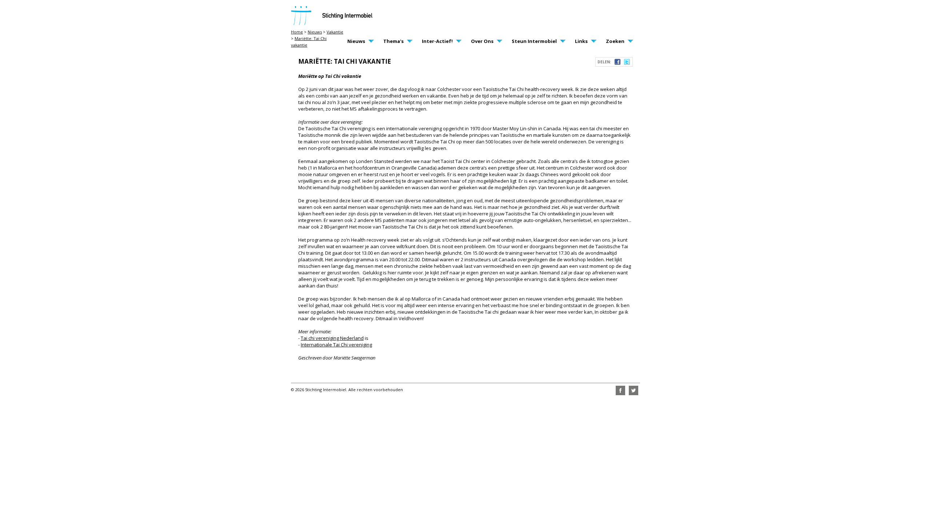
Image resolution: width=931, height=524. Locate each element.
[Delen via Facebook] (617, 63)
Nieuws (315, 32)
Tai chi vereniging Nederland (332, 338)
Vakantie (335, 32)
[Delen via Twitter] (627, 63)
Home (297, 32)
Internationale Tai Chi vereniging (336, 344)
